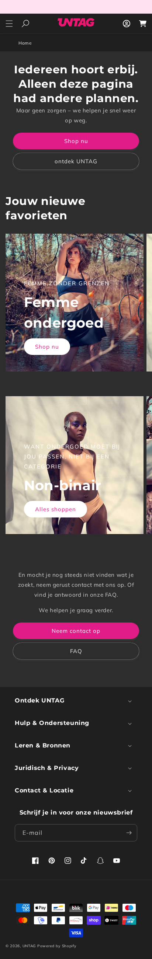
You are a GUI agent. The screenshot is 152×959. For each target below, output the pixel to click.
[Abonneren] (129, 832)
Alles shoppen (55, 509)
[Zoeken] (25, 23)
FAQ (76, 651)
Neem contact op (76, 630)
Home (25, 43)
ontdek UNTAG (76, 161)
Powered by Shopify (56, 946)
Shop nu (76, 140)
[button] (9, 23)
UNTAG (29, 946)
